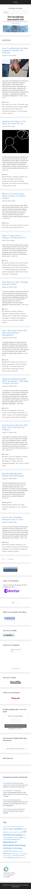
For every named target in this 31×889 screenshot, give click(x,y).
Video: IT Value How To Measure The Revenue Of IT (14, 236)
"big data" (5, 826)
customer (15, 106)
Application (13, 410)
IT (16, 111)
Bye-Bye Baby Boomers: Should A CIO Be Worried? (13, 475)
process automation (13, 320)
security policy (15, 417)
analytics (21, 826)
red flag (4, 185)
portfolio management (8, 272)
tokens (9, 371)
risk (23, 366)
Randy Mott (19, 272)
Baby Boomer (8, 504)
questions (25, 183)
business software (14, 313)
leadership (23, 269)
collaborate (9, 106)
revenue (9, 185)
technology (16, 857)
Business (6, 102)
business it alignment (12, 832)
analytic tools (7, 225)
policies (19, 366)
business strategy (15, 544)
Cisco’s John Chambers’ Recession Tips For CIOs (12, 518)
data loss (22, 362)
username (15, 371)
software (5, 857)
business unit (13, 263)
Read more (5, 170)
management (21, 318)
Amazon (18, 826)
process (4, 320)
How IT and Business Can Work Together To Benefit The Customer (15, 50)
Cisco (3, 547)
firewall (12, 109)
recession (10, 551)
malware (9, 415)
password (14, 366)
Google (13, 839)
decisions (24, 837)
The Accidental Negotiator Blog (12, 800)
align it (9, 826)
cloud (24, 835)
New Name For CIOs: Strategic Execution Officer (15, 283)
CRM (14, 316)
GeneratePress (15, 886)
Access (6, 456)
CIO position (20, 104)
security (4, 371)
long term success (16, 183)
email (4, 839)
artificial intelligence (9, 829)
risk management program (20, 415)
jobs (19, 507)
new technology (22, 111)
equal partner (19, 179)
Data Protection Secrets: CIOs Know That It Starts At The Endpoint (15, 427)
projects (9, 855)
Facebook (8, 839)
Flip (20, 547)
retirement (24, 507)
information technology (21, 267)
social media (22, 855)
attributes (16, 176)
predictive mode (18, 227)
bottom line (20, 410)
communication (15, 837)
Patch (18, 461)
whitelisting (23, 417)
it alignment (14, 851)
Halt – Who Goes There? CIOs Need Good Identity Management (14, 332)
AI (7, 826)
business (6, 104)
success (4, 113)
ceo (9, 316)
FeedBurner (19, 728)
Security (6, 360)
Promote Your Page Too (15, 668)
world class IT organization (10, 274)
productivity (5, 855)
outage (16, 853)
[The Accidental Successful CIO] (15, 651)
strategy (16, 551)
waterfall (10, 113)
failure (18, 316)
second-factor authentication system (13, 368)
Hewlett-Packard (7, 267)
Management (7, 502)
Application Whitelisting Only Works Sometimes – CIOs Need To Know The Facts (15, 381)
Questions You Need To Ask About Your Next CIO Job (14, 122)
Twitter (20, 857)
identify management (8, 364)
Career (6, 174)
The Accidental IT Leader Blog (11, 790)
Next (12, 559)
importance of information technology (13, 181)
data (3, 227)
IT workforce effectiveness (11, 269)
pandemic (26, 853)
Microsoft (12, 853)
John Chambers (15, 549)
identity (17, 364)
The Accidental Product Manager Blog (14, 809)
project (22, 320)
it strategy (20, 851)
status (14, 185)
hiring (22, 504)
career (19, 832)
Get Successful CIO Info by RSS (15, 748)
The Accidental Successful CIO (15, 18)
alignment (13, 826)
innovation (5, 183)
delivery (21, 106)
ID (25, 362)
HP (13, 267)
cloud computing (7, 837)
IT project (13, 461)
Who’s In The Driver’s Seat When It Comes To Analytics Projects (14, 196)
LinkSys (4, 551)
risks (3, 417)
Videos (6, 260)
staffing (4, 509)
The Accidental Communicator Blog (13, 783)
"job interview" (8, 176)
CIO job (14, 104)
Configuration (12, 459)
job (10, 183)
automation (7, 311)
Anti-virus (6, 410)
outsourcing (21, 853)
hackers (18, 839)
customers (15, 547)
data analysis (9, 227)
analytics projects (17, 225)
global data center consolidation (17, 265)
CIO (11, 104)
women (24, 857)
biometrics (7, 362)
